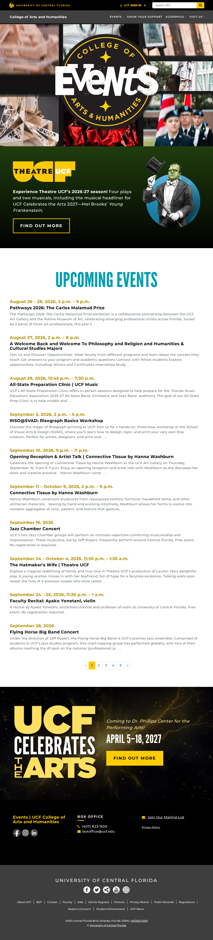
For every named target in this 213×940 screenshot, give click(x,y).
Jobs (80, 902)
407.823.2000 (139, 920)
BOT (39, 902)
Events (116, 16)
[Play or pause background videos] (204, 138)
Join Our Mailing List (165, 817)
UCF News (137, 908)
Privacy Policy (151, 827)
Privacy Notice (139, 902)
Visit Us (196, 16)
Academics (175, 16)
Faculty (67, 902)
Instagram (126, 889)
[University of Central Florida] (39, 5)
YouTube (116, 889)
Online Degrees (98, 902)
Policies (119, 902)
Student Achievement (110, 908)
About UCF (24, 902)
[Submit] (200, 5)
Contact (52, 902)
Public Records (164, 902)
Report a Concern (79, 908)
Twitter (96, 889)
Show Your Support (144, 16)
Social (106, 889)
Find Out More (41, 225)
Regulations (187, 902)
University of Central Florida (106, 880)
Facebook (86, 889)
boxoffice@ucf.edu (98, 831)
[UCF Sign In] (133, 5)
